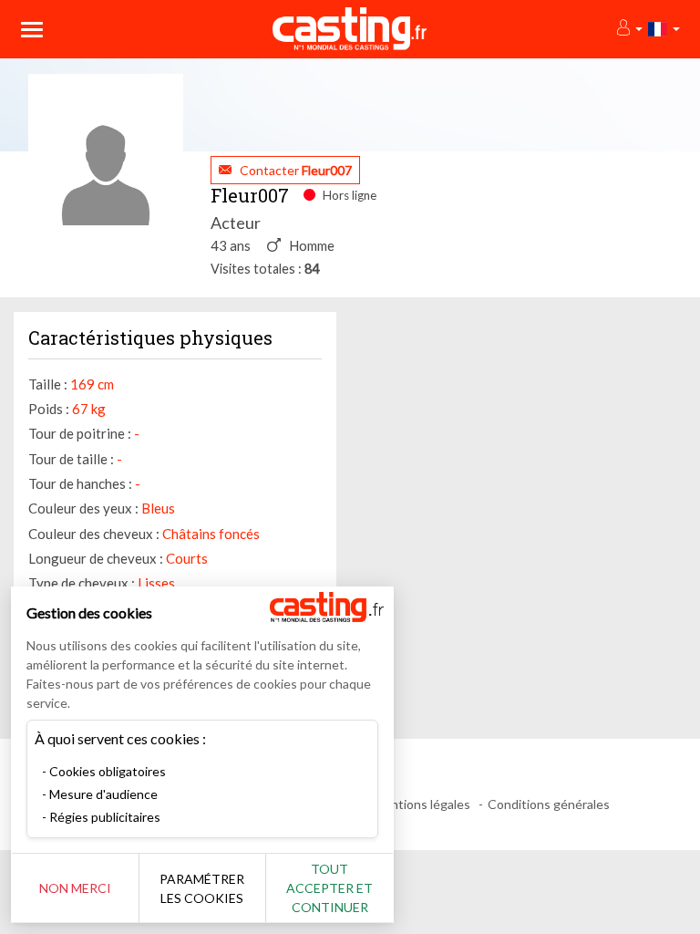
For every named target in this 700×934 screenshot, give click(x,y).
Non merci (75, 888)
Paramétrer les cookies (202, 888)
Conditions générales (549, 804)
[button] (628, 28)
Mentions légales (421, 804)
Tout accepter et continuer (329, 888)
